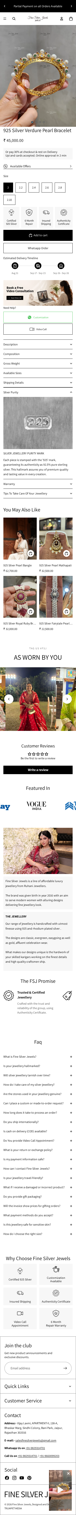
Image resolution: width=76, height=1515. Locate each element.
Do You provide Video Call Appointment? (28, 1140)
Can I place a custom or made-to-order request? (33, 1103)
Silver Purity (10, 392)
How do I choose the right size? (22, 1234)
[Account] (61, 18)
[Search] (14, 18)
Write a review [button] (38, 770)
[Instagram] (14, 1477)
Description (10, 344)
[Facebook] (7, 1477)
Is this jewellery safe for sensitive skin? (27, 1224)
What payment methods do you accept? (28, 1215)
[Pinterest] (29, 1477)
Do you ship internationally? (21, 1122)
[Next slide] (71, 6)
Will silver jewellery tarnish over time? (26, 1075)
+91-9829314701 (35, 1448)
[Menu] (5, 19)
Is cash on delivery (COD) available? (25, 1131)
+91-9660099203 (49, 1456)
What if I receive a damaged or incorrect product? (34, 1187)
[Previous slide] (4, 6)
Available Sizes (12, 373)
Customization (41, 317)
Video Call (41, 329)
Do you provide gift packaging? (22, 1196)
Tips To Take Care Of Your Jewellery (25, 493)
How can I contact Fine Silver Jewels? (26, 1168)
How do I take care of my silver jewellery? (28, 1084)
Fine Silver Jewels (21, 1504)
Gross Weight (11, 363)
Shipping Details (13, 382)
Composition (11, 354)
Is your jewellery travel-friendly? (23, 1178)
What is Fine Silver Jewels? (19, 1056)
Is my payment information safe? (23, 1159)
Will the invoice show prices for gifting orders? (31, 1206)
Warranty (9, 484)
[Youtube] (21, 1477)
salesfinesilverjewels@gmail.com (35, 1440)
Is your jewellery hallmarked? (21, 1066)
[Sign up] (65, 1368)
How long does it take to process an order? (30, 1112)
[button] (9, 699)
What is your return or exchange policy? (28, 1150)
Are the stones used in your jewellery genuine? (32, 1094)
